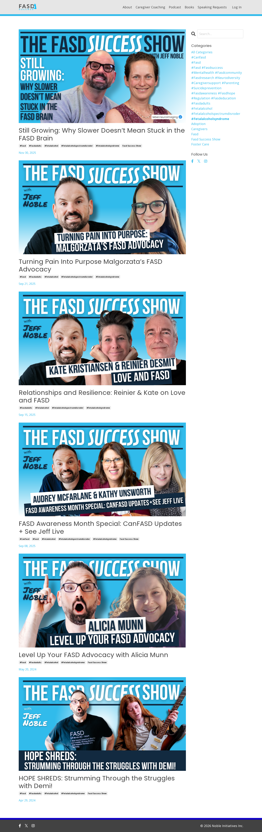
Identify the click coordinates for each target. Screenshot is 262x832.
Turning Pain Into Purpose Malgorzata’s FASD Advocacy (90, 265)
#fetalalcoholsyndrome (107, 146)
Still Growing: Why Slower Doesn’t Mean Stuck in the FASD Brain (102, 134)
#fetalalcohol (51, 146)
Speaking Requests (212, 7)
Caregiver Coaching (150, 7)
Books (189, 7)
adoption (198, 124)
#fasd (23, 146)
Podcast (175, 7)
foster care (200, 144)
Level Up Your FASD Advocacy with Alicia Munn (93, 655)
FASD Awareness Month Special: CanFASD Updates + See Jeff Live (100, 527)
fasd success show (131, 146)
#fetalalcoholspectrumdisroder (77, 146)
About (127, 7)
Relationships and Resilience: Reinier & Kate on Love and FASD (102, 396)
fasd (194, 134)
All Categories (201, 52)
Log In (237, 7)
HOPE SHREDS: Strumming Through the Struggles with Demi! (97, 782)
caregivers (199, 129)
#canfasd (24, 539)
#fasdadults (35, 146)
